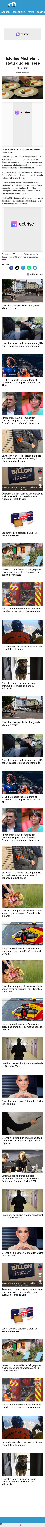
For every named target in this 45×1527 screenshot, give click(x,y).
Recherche (19, 12)
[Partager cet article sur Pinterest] (22, 269)
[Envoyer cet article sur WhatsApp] (28, 269)
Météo (30, 12)
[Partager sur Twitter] (16, 269)
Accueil (5, 12)
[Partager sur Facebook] (10, 269)
